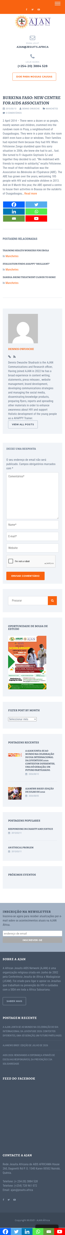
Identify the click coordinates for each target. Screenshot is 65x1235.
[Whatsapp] (36, 211)
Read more (30, 193)
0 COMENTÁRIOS (14, 113)
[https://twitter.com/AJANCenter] (9, 1199)
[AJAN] (32, 22)
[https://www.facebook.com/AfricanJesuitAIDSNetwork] (3, 1199)
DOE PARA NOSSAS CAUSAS (34, 76)
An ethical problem (21, 847)
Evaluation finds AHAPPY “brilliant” (26, 264)
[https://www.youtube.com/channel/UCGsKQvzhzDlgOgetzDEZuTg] (14, 1199)
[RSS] (14, 357)
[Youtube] (36, 218)
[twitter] (32, 9)
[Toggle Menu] (57, 3)
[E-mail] (14, 218)
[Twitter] (36, 204)
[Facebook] (14, 204)
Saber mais (14, 1001)
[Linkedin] (14, 211)
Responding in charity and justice (30, 829)
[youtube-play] (38, 9)
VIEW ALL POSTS (23, 424)
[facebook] (26, 9)
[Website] (9, 357)
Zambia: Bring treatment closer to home (29, 277)
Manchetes (52, 108)
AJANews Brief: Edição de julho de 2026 (39, 790)
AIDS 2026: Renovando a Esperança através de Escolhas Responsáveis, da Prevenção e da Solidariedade (29, 1059)
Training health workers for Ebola (26, 250)
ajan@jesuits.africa (33, 47)
